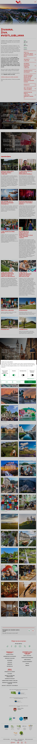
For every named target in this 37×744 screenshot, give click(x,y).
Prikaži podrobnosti (30, 378)
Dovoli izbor (18, 381)
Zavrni (7, 381)
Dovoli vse (30, 381)
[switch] (14, 375)
